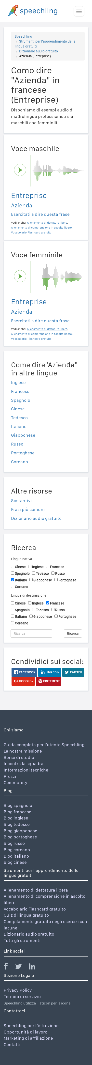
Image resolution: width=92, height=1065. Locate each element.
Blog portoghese (20, 836)
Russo (17, 444)
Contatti (12, 1044)
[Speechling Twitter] (21, 967)
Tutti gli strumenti (22, 940)
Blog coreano (17, 849)
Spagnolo (20, 400)
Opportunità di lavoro (25, 1031)
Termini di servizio (22, 996)
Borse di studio (19, 757)
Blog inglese (16, 817)
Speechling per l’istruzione (31, 1025)
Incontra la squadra (23, 763)
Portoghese (23, 452)
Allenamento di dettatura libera (36, 890)
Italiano (18, 426)
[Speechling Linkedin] (35, 967)
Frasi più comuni (28, 509)
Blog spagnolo (18, 805)
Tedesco (19, 417)
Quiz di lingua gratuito (26, 915)
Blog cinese (15, 862)
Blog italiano (16, 856)
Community (15, 782)
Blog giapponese (20, 830)
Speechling (23, 36)
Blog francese (17, 811)
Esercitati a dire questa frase (40, 214)
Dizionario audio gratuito (38, 51)
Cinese (18, 408)
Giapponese (23, 435)
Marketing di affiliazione (28, 1038)
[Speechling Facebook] (9, 967)
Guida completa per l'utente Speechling (44, 744)
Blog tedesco (17, 824)
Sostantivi (21, 500)
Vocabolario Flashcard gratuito (35, 908)
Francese (20, 391)
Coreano (19, 461)
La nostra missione (23, 751)
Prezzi (10, 776)
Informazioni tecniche (26, 769)
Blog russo (14, 843)
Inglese (18, 382)
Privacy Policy (18, 990)
